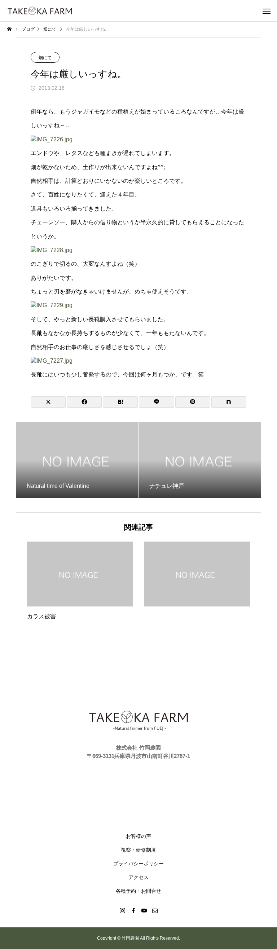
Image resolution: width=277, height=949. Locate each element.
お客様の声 (138, 836)
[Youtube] (144, 910)
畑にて (45, 57)
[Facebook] (133, 910)
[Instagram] (122, 910)
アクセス (138, 877)
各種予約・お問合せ (138, 891)
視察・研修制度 (138, 850)
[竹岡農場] (39, 10)
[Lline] (156, 402)
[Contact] (154, 910)
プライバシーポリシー (138, 863)
